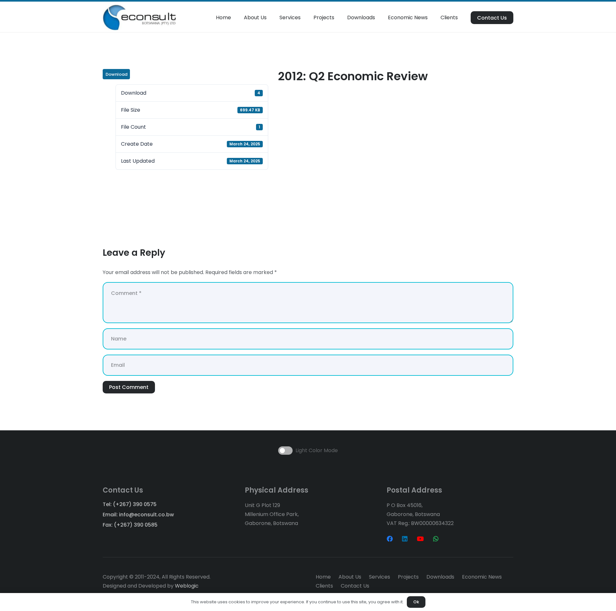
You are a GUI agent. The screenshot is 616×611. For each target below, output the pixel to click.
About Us (349, 577)
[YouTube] (420, 539)
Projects (408, 577)
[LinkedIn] (404, 539)
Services (379, 577)
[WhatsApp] (436, 539)
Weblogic (187, 585)
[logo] (139, 17)
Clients (324, 585)
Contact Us (355, 585)
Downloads (440, 577)
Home (323, 577)
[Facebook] (390, 539)
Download (116, 74)
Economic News (482, 577)
